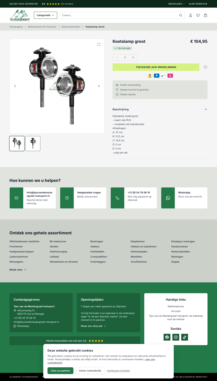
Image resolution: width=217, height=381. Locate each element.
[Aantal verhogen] (133, 57)
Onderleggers (98, 261)
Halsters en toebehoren (143, 246)
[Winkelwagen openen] (205, 15)
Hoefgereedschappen (21, 251)
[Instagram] (175, 337)
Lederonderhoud (18, 256)
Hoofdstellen (97, 251)
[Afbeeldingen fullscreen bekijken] (98, 44)
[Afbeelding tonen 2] (33, 143)
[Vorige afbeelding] (15, 86)
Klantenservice (198, 4)
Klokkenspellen (139, 251)
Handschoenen (179, 246)
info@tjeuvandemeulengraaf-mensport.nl (36, 321)
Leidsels (54, 256)
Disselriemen (138, 241)
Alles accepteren (60, 370)
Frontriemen (16, 246)
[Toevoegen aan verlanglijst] (204, 67)
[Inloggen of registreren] (191, 15)
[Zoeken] (180, 15)
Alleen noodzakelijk (90, 370)
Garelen (54, 246)
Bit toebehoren (58, 241)
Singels (175, 261)
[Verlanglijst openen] (198, 15)
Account (176, 311)
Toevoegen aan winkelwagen (156, 67)
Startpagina (16, 26)
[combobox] (121, 15)
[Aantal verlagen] (117, 57)
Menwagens (16, 261)
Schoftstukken (139, 261)
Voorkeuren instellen (118, 370)
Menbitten (136, 256)
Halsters (94, 246)
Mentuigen (177, 256)
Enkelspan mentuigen (183, 241)
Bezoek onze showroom (23, 4)
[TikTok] (184, 337)
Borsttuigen (96, 241)
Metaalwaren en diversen (64, 261)
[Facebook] (167, 337)
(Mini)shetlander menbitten (24, 241)
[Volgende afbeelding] (98, 86)
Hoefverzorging (58, 251)
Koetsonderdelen (71, 26)
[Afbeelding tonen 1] (16, 143)
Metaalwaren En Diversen (42, 26)
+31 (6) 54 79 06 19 (25, 317)
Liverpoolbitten (98, 256)
